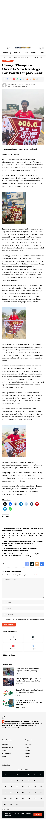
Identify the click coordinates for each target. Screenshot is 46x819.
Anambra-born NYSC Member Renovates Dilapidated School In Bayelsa (20, 550)
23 (11, 798)
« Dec (4, 809)
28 (41, 798)
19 (29, 792)
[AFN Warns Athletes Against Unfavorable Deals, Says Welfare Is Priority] (8, 703)
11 (23, 786)
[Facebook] (13, 638)
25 (23, 798)
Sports (18, 673)
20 (35, 792)
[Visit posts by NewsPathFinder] (4, 85)
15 (5, 792)
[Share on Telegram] (30, 79)
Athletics (18, 707)
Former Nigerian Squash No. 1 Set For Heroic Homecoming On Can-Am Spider (28, 681)
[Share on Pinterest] (13, 79)
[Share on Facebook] (7, 79)
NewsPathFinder (12, 84)
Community (8, 60)
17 (17, 792)
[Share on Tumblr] (23, 79)
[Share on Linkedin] (20, 79)
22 (5, 798)
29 (5, 804)
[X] (33, 638)
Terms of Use (7, 815)
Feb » (8, 809)
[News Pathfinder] (23, 48)
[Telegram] (33, 647)
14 (41, 786)
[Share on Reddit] (27, 79)
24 (17, 798)
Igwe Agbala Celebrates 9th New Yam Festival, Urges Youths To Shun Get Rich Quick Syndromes (22, 543)
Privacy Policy (25, 813)
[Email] (33, 79)
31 (17, 804)
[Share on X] (10, 79)
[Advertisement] (23, 23)
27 (35, 798)
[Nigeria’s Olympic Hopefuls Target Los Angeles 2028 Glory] (8, 693)
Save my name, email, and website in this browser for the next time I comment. (24, 619)
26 (29, 798)
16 (11, 792)
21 (41, 792)
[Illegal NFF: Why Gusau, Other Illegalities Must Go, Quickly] (8, 672)
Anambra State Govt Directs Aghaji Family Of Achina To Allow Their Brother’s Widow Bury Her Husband (22, 536)
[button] (37, 814)
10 (17, 786)
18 (23, 792)
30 (11, 804)
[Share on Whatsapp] (17, 79)
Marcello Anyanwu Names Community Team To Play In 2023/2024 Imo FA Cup (22, 555)
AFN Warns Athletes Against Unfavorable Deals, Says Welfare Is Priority (29, 702)
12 (29, 786)
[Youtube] (13, 647)
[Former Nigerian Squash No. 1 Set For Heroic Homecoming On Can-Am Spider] (8, 682)
